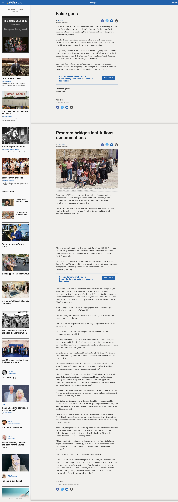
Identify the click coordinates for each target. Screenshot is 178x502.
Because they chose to (12, 178)
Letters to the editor (63, 102)
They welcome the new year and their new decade (15, 30)
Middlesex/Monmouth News (71, 484)
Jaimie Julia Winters (9, 180)
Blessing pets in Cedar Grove (15, 274)
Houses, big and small (12, 481)
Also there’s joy (9, 377)
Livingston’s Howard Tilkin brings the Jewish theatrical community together (14, 84)
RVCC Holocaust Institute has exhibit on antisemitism (14, 331)
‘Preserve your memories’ (14, 146)
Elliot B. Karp (12, 438)
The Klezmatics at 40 (15, 21)
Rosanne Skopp (12, 476)
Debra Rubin (62, 144)
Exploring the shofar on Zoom (13, 245)
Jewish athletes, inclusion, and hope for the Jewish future (14, 444)
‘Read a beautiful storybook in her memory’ (15, 409)
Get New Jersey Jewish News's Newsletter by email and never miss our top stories (76, 79)
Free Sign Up (108, 78)
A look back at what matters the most (13, 152)
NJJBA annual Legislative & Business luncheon (15, 361)
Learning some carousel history (22, 213)
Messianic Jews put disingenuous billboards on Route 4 (12, 120)
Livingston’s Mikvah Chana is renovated (15, 302)
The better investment (12, 427)
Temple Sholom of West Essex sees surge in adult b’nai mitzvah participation (15, 184)
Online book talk (8, 192)
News (59, 484)
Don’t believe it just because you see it (15, 112)
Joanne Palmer (16, 24)
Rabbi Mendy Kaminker (14, 423)
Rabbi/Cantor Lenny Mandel (11, 149)
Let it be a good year (11, 78)
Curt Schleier (7, 81)
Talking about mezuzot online (22, 200)
